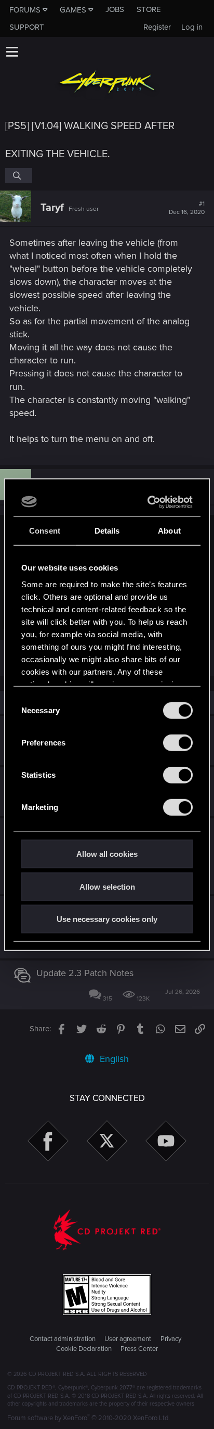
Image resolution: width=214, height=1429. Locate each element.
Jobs (114, 9)
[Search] (18, 175)
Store (149, 9)
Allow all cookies (107, 854)
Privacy (170, 1339)
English (113, 1059)
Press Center (139, 1349)
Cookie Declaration (84, 1349)
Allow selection (107, 886)
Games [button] (73, 10)
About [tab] (169, 530)
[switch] (178, 743)
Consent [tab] (44, 530)
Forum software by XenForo (88, 1418)
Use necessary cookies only (107, 919)
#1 (187, 208)
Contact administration (63, 1339)
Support (26, 27)
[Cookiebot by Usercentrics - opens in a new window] (148, 502)
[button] (12, 51)
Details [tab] (107, 530)
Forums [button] (25, 10)
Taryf (52, 207)
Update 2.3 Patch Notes (84, 973)
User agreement (127, 1339)
